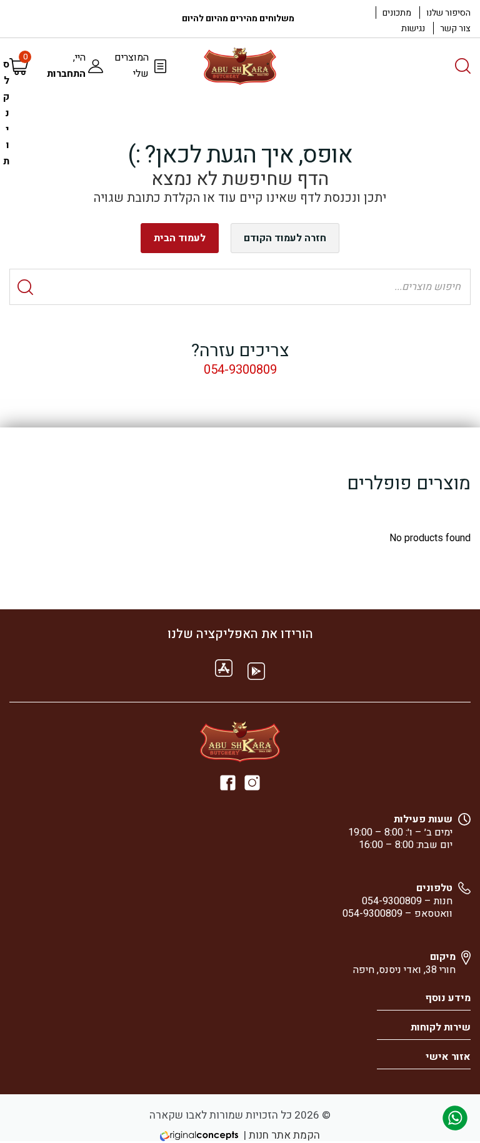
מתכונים (396, 12)
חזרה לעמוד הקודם (285, 238)
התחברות (66, 73)
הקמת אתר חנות (284, 1135)
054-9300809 (240, 370)
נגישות (413, 28)
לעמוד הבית (180, 238)
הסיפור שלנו (448, 12)
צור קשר (455, 28)
